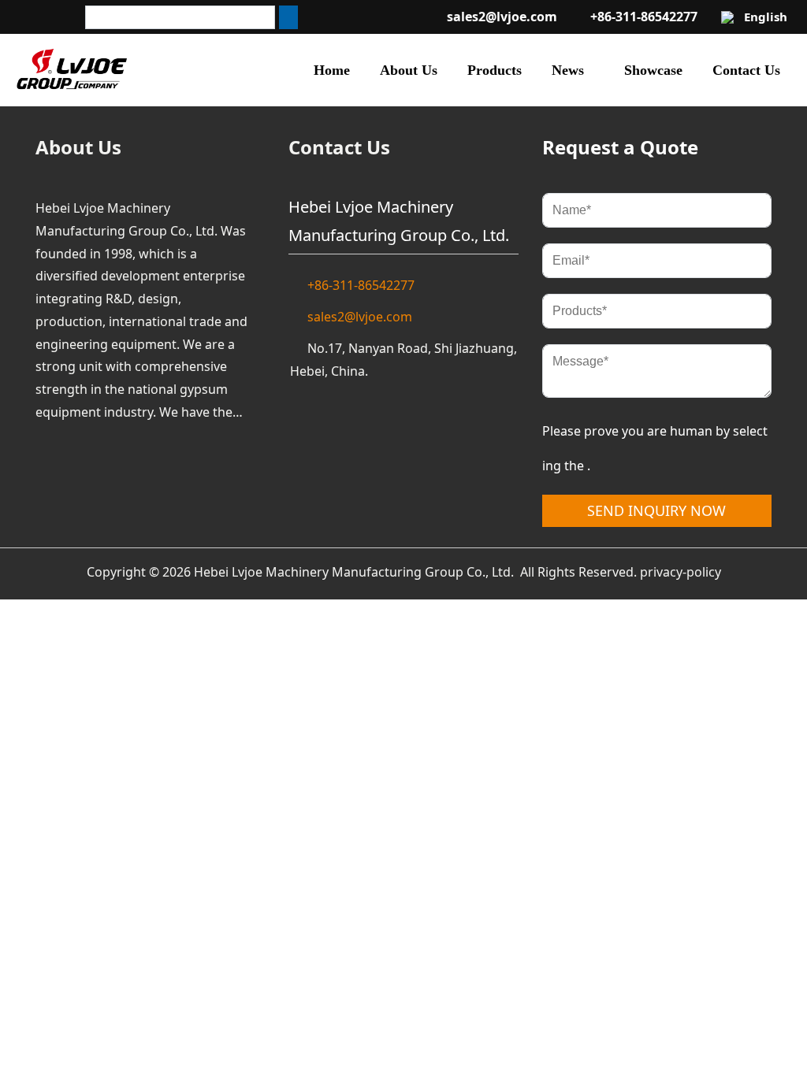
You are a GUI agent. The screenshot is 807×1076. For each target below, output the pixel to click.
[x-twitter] (298, 17)
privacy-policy (680, 572)
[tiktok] (271, 17)
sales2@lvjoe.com (502, 16)
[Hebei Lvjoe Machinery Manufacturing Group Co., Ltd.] (72, 70)
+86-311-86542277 (643, 16)
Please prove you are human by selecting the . (655, 448)
